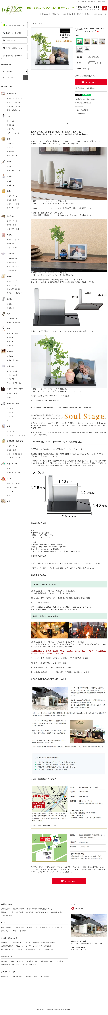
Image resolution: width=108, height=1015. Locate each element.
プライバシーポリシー (29, 964)
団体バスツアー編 (7, 912)
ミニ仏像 (10, 491)
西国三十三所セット (13, 102)
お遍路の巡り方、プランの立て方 (51, 927)
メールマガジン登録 (30, 976)
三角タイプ (10, 144)
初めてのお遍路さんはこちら (15, 25)
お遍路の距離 (20, 927)
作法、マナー (5, 931)
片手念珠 (10, 337)
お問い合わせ (44, 976)
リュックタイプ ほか (14, 383)
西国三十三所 (11, 200)
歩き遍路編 (29, 912)
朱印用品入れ (11, 270)
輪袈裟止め (10, 185)
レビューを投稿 (80, 113)
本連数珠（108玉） (13, 333)
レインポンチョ (12, 431)
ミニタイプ (10, 379)
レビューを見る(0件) (82, 110)
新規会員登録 (101, 2)
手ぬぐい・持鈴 (12, 487)
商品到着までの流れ (8, 961)
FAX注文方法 (60, 961)
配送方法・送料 (32, 961)
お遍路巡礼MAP (6, 915)
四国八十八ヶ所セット (14, 98)
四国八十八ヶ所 (12, 196)
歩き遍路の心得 (56, 912)
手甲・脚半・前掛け (13, 483)
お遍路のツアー (32, 927)
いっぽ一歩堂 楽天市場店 (42, 946)
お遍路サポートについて (14, 56)
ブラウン (10, 416)
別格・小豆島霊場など (14, 454)
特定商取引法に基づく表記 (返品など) (85, 88)
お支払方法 (20, 961)
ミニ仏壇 (39, 23)
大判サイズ (10, 244)
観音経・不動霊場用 (13, 323)
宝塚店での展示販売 (32, 942)
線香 (8, 469)
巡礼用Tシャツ (12, 394)
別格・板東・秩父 (13, 229)
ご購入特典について (46, 961)
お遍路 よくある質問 (13, 33)
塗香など (10, 495)
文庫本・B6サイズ (13, 240)
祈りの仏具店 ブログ (33, 949)
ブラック (10, 412)
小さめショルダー (13, 375)
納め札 (9, 304)
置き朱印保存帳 (12, 248)
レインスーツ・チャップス (16, 435)
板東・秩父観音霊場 (13, 289)
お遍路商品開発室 (7, 946)
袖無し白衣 (10, 125)
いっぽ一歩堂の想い (16, 942)
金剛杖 (9, 166)
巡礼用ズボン (11, 129)
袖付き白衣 (10, 121)
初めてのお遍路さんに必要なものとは (39, 909)
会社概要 (4, 942)
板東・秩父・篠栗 (13, 208)
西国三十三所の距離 (19, 931)
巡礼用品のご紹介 (18, 909)
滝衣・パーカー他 (13, 133)
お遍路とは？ (5, 909)
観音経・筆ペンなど (13, 360)
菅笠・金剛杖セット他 (14, 110)
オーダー (10, 420)
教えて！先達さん (7, 927)
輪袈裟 (9, 181)
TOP (32, 23)
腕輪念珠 (10, 341)
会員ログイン (92, 2)
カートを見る (79, 908)
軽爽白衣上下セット (13, 106)
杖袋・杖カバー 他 (13, 170)
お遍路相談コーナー (48, 942)
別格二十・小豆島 (13, 204)
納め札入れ (10, 308)
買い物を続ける (80, 106)
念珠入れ (10, 345)
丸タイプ (10, 148)
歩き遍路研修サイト (50, 949)
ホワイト (10, 408)
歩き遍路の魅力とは (42, 912)
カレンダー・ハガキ (13, 458)
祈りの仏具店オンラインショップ (12, 949)
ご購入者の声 (10, 40)
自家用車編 (19, 912)
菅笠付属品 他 (12, 155)
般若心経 (10, 356)
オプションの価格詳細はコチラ (85, 76)
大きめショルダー (13, 371)
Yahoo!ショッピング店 (23, 946)
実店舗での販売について (14, 48)
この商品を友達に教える (83, 103)
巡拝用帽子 (10, 151)
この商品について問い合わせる (85, 99)
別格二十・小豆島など (14, 293)
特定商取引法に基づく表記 (10, 964)
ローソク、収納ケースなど (16, 472)
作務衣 (9, 398)
